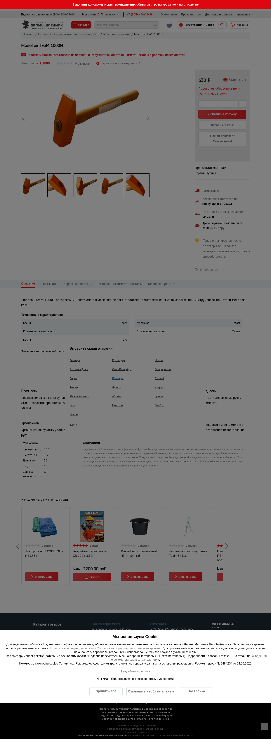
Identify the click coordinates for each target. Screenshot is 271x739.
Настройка (196, 691)
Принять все (105, 691)
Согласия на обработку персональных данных (129, 648)
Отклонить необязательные (151, 691)
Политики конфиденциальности (72, 648)
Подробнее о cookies (135, 671)
